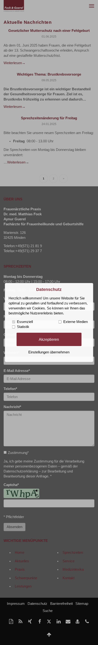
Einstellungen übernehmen (48, 352)
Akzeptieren (49, 339)
